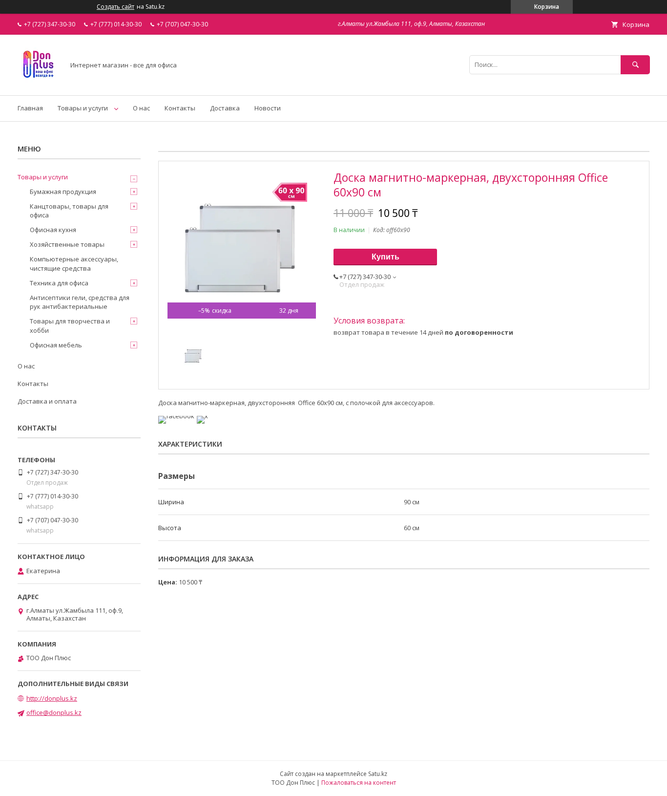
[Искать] (635, 64)
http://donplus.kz (51, 698)
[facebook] (176, 415)
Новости (267, 108)
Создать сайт (115, 6)
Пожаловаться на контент (358, 782)
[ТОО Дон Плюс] (38, 82)
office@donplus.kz (54, 712)
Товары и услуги (83, 108)
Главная (30, 108)
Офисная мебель (56, 345)
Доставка (225, 108)
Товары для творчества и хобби (70, 325)
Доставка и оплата (47, 401)
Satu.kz (377, 774)
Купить (385, 257)
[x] (202, 415)
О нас (141, 108)
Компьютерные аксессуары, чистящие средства (74, 263)
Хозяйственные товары (67, 244)
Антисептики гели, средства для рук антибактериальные (79, 302)
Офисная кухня (53, 229)
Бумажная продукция (63, 191)
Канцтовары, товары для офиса (69, 210)
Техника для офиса (59, 283)
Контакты (180, 108)
